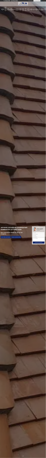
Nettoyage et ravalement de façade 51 (28, 9)
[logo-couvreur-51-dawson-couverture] (23, 4)
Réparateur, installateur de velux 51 (17, 9)
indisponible (7, 0)
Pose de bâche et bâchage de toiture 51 (5, 9)
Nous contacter (16, 237)
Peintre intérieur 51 (31, 9)
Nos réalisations (5, 237)
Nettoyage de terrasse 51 (23, 9)
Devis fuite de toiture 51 (26, 9)
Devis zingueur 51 (14, 9)
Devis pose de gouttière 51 (20, 9)
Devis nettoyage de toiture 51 (8, 9)
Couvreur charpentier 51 (2, 9)
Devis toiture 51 (39, 9)
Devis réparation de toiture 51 (11, 9)
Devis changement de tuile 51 (41, 9)
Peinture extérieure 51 (36, 9)
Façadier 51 (34, 9)
